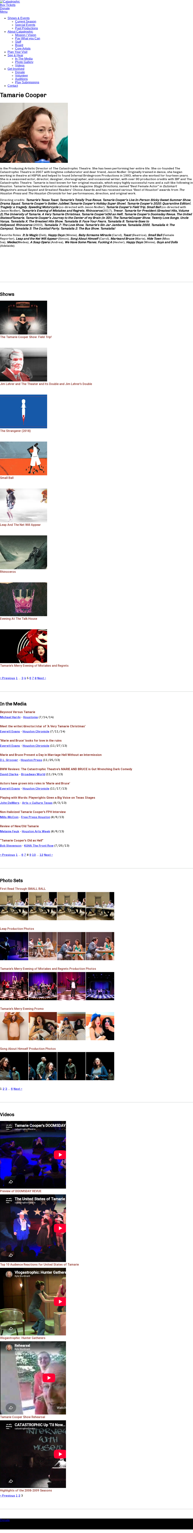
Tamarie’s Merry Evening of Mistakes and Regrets (34, 665)
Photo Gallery (24, 62)
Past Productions (26, 28)
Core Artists (23, 48)
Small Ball (7, 478)
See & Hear (15, 55)
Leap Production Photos (17, 929)
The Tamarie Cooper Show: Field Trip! (26, 337)
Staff (18, 41)
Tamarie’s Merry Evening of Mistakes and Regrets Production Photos (48, 969)
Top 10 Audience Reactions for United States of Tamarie (39, 1264)
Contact (13, 85)
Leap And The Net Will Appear (20, 525)
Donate (20, 72)
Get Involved (16, 68)
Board (19, 45)
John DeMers (9, 803)
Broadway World (33, 774)
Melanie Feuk (9, 831)
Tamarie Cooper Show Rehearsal (22, 1417)
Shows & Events (19, 18)
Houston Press (31, 760)
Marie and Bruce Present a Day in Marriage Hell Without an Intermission (51, 755)
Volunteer (21, 75)
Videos (20, 65)
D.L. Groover (9, 760)
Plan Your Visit (17, 52)
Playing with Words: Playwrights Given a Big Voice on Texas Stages (47, 797)
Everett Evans (10, 731)
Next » (41, 678)
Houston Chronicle (36, 731)
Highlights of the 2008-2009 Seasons (26, 1490)
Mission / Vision (25, 35)
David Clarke (9, 774)
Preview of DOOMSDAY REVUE (20, 1191)
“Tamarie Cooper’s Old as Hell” (21, 840)
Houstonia (30, 717)
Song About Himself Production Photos (28, 1049)
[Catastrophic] (10, 1)
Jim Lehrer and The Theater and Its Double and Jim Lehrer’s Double (46, 384)
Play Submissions (27, 82)
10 (34, 855)
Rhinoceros (8, 572)
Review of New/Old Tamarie (19, 826)
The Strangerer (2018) (15, 431)
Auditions (21, 79)
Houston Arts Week (36, 831)
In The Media (24, 58)
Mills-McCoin (9, 817)
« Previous (7, 678)
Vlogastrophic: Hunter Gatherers (22, 1338)
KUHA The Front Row (39, 845)
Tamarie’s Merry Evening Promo (22, 1009)
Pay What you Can (27, 38)
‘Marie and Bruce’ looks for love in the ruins (31, 740)
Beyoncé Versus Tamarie (17, 712)
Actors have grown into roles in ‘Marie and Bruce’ (35, 783)
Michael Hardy (10, 717)
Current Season (25, 21)
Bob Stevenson (10, 845)
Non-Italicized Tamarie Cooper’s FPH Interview (33, 812)
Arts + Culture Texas (37, 803)
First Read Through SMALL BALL (23, 889)
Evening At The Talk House (18, 618)
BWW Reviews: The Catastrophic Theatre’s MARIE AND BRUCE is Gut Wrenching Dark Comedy (66, 769)
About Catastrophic (20, 31)
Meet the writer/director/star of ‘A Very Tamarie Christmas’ (43, 726)
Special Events (25, 24)
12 (41, 855)
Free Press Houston (35, 817)
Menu (4, 11)
